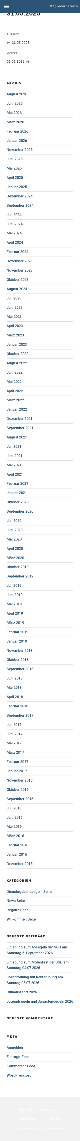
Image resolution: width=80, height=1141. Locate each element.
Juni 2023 (14, 307)
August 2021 (17, 437)
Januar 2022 (17, 409)
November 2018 (19, 651)
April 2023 (15, 326)
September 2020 (20, 511)
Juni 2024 (14, 224)
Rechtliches (28, 1119)
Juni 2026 (14, 103)
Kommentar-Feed (21, 1066)
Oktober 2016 (17, 790)
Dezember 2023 (19, 261)
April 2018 (15, 697)
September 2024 (20, 205)
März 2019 (15, 623)
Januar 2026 (17, 141)
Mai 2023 (14, 317)
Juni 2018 (14, 678)
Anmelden (15, 1047)
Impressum (48, 1109)
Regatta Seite (17, 910)
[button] (6, 6)
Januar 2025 (17, 187)
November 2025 (19, 150)
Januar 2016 (17, 854)
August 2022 (17, 363)
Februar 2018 (17, 706)
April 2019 (15, 613)
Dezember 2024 (19, 196)
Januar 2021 (17, 493)
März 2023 (15, 335)
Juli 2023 (14, 298)
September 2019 (20, 576)
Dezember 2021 (19, 419)
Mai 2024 (14, 233)
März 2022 (15, 400)
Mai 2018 (14, 687)
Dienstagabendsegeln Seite (29, 892)
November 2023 (19, 270)
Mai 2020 (14, 539)
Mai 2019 (14, 604)
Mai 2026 (14, 113)
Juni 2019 (14, 595)
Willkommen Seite (21, 919)
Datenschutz (55, 1119)
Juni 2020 (14, 530)
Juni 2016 (14, 817)
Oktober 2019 (17, 567)
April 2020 (15, 548)
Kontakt (25, 1109)
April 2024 (15, 242)
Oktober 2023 (17, 280)
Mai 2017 (14, 743)
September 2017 (20, 715)
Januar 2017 (17, 771)
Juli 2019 (14, 585)
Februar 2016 (17, 845)
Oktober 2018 (17, 660)
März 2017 (15, 752)
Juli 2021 (14, 446)
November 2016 (19, 780)
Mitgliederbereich (64, 6)
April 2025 (15, 178)
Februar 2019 (17, 632)
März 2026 (15, 122)
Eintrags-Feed (18, 1057)
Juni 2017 (14, 734)
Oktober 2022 (17, 354)
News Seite (16, 901)
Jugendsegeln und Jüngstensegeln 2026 (40, 1001)
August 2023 (17, 289)
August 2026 (17, 94)
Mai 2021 (14, 465)
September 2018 (20, 669)
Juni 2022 (14, 372)
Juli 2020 (14, 521)
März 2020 (15, 558)
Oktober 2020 (17, 502)
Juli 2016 (14, 808)
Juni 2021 (14, 456)
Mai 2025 (14, 168)
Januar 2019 (17, 641)
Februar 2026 (17, 131)
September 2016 (20, 799)
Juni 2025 (14, 159)
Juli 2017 (14, 725)
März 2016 (15, 836)
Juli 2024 (14, 215)
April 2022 (15, 391)
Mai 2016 (14, 826)
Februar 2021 (17, 483)
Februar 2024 (17, 252)
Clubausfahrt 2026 (22, 992)
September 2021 (20, 428)
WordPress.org (19, 1075)
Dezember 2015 (19, 864)
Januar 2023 (17, 344)
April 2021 (15, 474)
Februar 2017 (17, 762)
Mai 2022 (14, 382)
